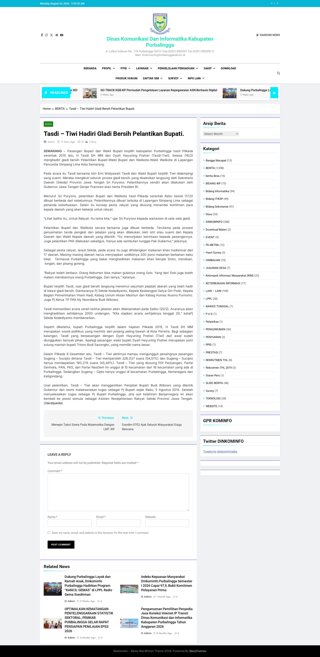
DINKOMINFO (214, 222)
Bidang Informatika (217, 191)
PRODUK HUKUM (126, 78)
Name (52, 517)
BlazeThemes (197, 651)
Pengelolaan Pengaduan (176, 68)
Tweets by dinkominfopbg (220, 451)
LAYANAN (142, 68)
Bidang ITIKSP (214, 199)
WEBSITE (211, 406)
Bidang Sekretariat (217, 206)
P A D (209, 314)
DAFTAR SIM (151, 78)
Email (101, 517)
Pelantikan (212, 321)
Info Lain (194, 78)
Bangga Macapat (216, 160)
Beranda (90, 68)
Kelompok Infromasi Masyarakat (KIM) (230, 275)
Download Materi (216, 229)
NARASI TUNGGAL (217, 306)
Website (150, 517)
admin (51, 142)
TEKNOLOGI (213, 398)
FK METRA (212, 245)
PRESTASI (212, 352)
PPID (124, 68)
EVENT (210, 237)
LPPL (209, 298)
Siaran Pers (213, 375)
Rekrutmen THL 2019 (219, 367)
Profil (106, 68)
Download (228, 68)
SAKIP (208, 68)
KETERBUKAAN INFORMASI (223, 283)
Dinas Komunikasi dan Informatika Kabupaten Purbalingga (160, 42)
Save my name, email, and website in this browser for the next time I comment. (100, 532)
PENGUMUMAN (215, 329)
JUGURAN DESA (216, 268)
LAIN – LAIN (213, 291)
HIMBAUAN (213, 260)
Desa (209, 214)
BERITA (48, 124)
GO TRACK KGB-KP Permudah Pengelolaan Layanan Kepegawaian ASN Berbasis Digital (138, 90)
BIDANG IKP (213, 183)
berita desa (212, 176)
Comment (55, 471)
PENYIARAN (213, 337)
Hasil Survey (213, 252)
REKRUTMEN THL (217, 360)
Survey (173, 78)
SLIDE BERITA (214, 383)
